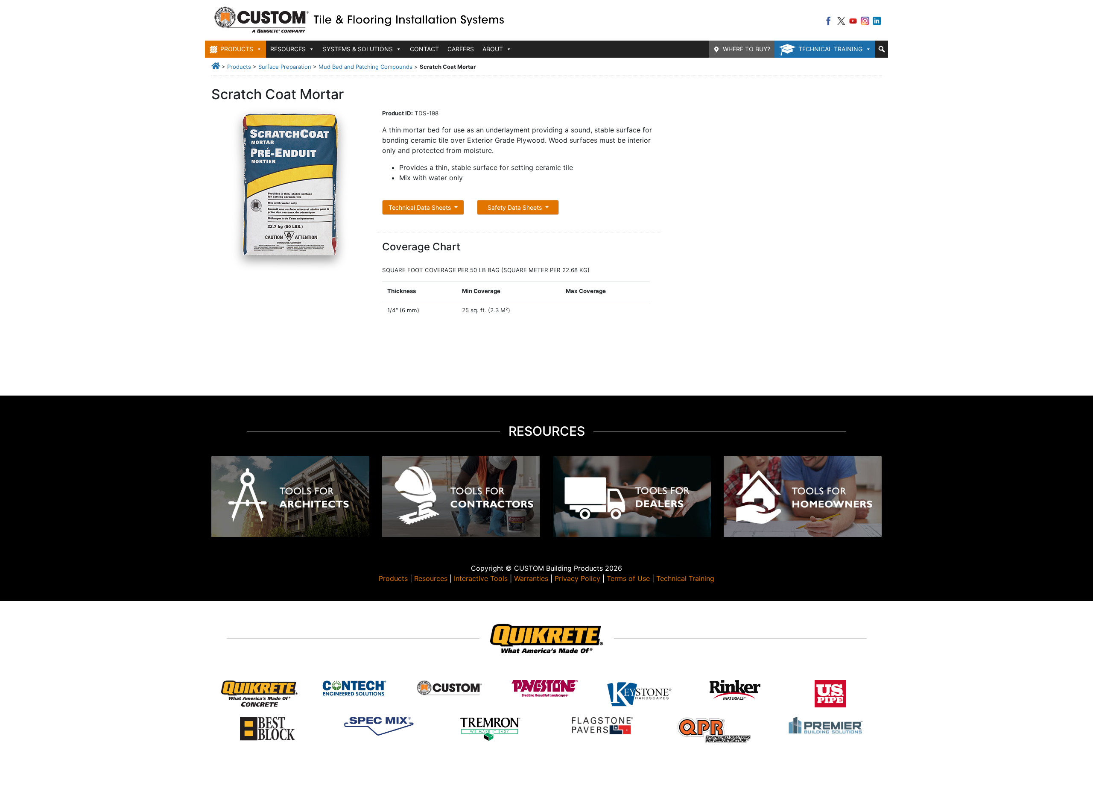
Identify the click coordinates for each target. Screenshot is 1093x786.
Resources (430, 578)
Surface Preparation (284, 66)
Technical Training (830, 49)
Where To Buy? (746, 49)
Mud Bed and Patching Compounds (365, 66)
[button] (881, 49)
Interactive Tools (481, 578)
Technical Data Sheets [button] (421, 207)
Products (239, 66)
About (492, 49)
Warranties (531, 578)
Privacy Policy (577, 578)
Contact (424, 49)
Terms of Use (628, 578)
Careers (460, 49)
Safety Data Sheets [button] (516, 207)
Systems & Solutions (358, 49)
